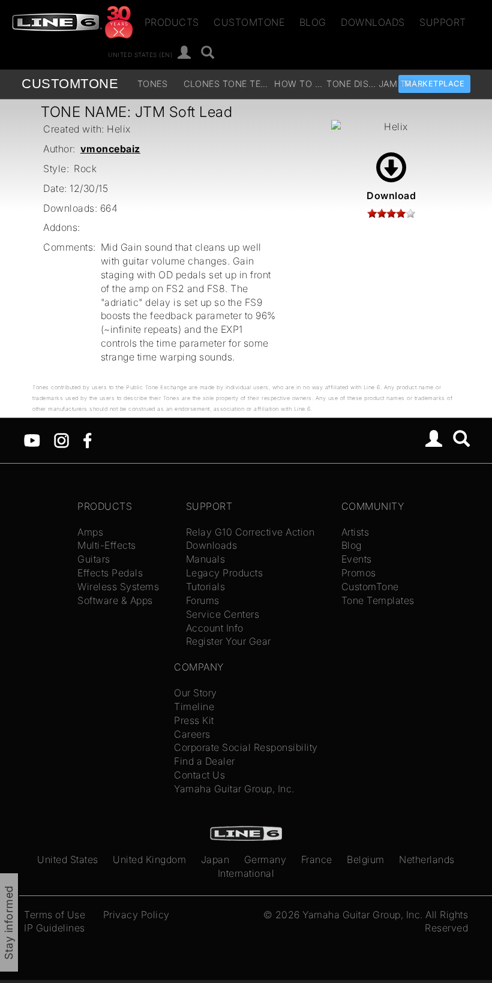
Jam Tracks (403, 84)
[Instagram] (61, 440)
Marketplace (434, 83)
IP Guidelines (54, 928)
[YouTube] (32, 440)
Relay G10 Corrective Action (250, 532)
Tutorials (206, 587)
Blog (312, 22)
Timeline (194, 707)
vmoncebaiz (110, 149)
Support (442, 22)
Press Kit (194, 720)
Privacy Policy (136, 915)
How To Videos (298, 84)
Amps (90, 532)
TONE (70, 83)
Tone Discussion (351, 84)
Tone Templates (247, 84)
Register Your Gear (228, 641)
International (246, 873)
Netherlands (427, 859)
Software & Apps (115, 600)
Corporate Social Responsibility (246, 747)
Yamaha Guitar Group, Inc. (234, 789)
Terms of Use (54, 915)
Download (391, 196)
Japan (215, 859)
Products (172, 22)
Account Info (215, 628)
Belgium (366, 859)
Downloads (373, 22)
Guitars (93, 559)
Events (356, 559)
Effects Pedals (110, 573)
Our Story (195, 693)
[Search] (208, 53)
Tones (152, 84)
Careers (192, 734)
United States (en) (140, 54)
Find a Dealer (204, 761)
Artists (355, 532)
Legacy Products (224, 573)
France (316, 859)
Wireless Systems (118, 587)
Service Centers (223, 614)
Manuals (206, 559)
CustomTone (249, 22)
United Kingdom (149, 859)
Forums (203, 600)
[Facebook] (87, 440)
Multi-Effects (106, 545)
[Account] (184, 53)
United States (67, 859)
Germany (265, 859)
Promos (358, 573)
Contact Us (199, 775)
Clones (202, 84)
